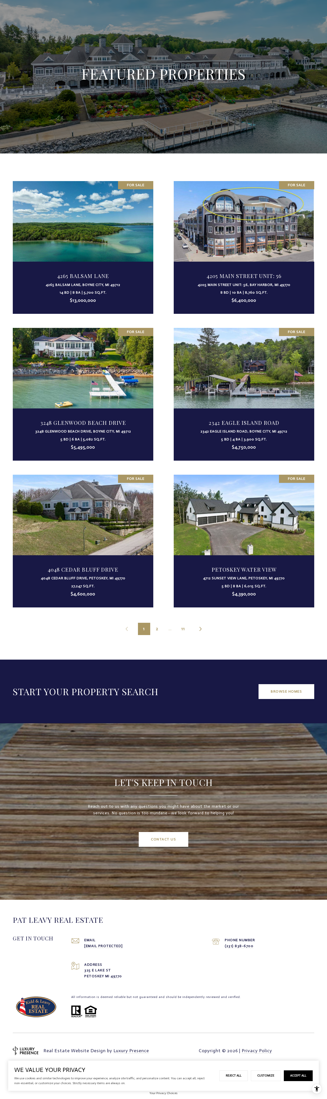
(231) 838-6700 (239, 946)
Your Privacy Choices (163, 1093)
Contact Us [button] (163, 839)
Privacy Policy (257, 1050)
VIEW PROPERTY (83, 244)
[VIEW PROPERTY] (83, 240)
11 (183, 628)
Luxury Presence (131, 1050)
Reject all (233, 1075)
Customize (265, 1075)
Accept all (298, 1075)
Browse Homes (286, 691)
